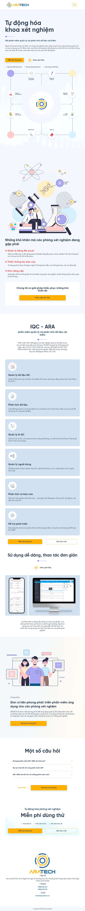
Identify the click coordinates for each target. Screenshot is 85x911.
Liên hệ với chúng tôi (28, 723)
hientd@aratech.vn (42, 896)
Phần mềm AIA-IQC (42, 298)
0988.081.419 (42, 887)
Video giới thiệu (38, 60)
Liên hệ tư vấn (61, 541)
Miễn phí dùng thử (14, 60)
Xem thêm (22, 788)
